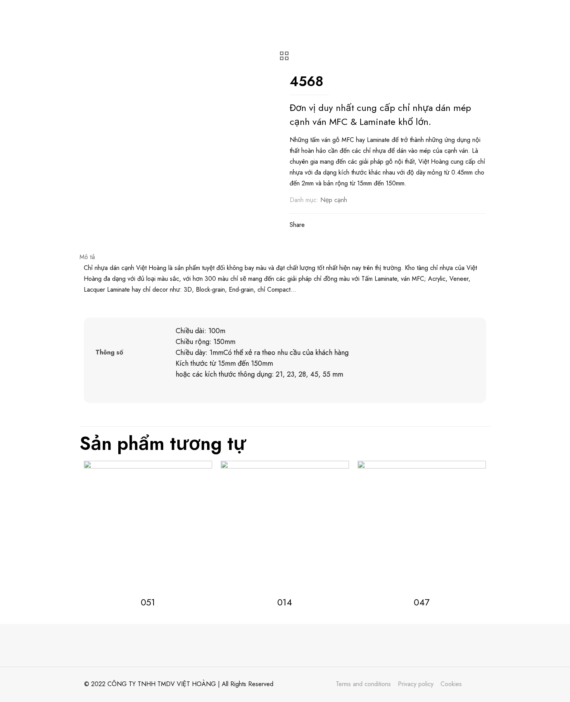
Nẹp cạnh (333, 199)
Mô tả (87, 256)
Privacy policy (416, 684)
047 (422, 602)
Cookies (451, 684)
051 (148, 602)
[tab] (285, 257)
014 (284, 602)
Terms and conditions (363, 684)
